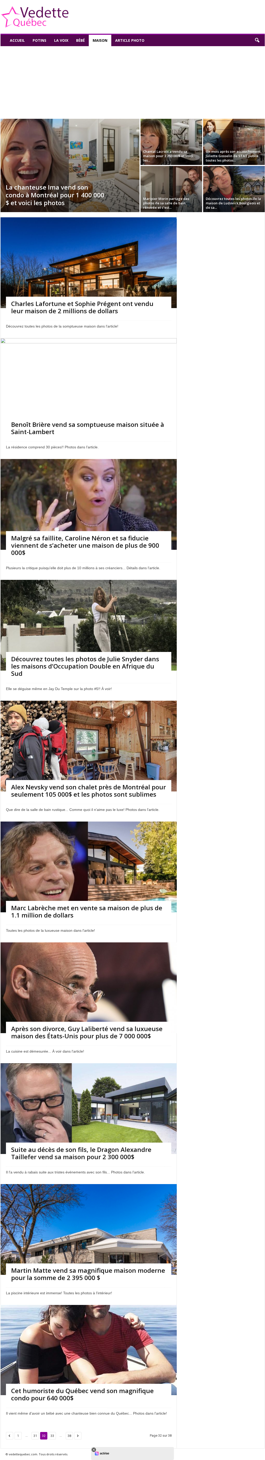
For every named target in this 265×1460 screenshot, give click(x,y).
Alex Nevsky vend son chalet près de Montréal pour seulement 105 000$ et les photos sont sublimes (88, 790)
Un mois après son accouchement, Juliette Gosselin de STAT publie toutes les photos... (234, 156)
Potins (39, 40)
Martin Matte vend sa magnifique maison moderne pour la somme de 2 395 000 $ (88, 1274)
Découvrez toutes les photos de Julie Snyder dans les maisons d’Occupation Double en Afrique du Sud (85, 666)
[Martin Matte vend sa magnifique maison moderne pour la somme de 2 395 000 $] (89, 1249)
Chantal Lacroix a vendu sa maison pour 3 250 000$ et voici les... (168, 156)
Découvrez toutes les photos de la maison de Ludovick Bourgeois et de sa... (233, 203)
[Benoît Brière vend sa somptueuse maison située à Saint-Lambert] (89, 396)
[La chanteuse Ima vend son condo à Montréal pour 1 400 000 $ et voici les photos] (70, 165)
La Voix (61, 40)
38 (69, 1436)
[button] (257, 40)
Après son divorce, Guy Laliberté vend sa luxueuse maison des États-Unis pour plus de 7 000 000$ (87, 1032)
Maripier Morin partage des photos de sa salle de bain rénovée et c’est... (166, 203)
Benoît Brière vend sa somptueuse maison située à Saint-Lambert (87, 428)
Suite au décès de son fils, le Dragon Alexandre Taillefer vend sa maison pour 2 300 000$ (81, 1153)
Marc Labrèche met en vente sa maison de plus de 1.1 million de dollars (86, 911)
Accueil (17, 40)
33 (52, 1436)
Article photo (129, 40)
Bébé (80, 40)
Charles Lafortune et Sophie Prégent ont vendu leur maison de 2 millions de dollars (82, 307)
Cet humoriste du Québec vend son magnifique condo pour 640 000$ (82, 1394)
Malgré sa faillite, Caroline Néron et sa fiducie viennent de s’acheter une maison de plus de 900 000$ (85, 545)
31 (35, 1436)
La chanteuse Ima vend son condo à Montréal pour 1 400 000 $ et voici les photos (55, 195)
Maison (100, 40)
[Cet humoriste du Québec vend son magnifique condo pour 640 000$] (89, 1350)
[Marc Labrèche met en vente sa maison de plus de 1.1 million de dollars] (89, 888)
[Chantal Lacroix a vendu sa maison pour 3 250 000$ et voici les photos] (171, 142)
